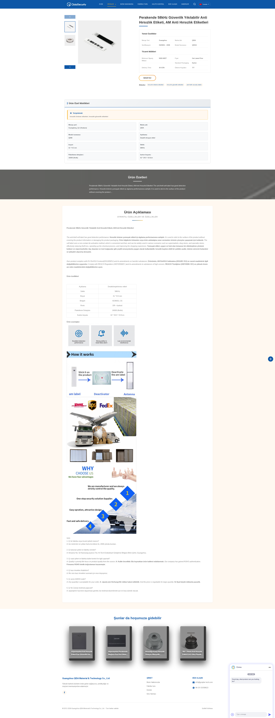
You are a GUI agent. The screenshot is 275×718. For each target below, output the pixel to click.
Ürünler (110, 4)
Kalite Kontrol (158, 4)
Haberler (185, 4)
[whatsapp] (273, 366)
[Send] (269, 714)
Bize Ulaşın (172, 4)
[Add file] (232, 714)
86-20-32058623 (202, 688)
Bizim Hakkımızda (126, 4)
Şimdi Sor (147, 78)
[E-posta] (273, 361)
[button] (69, 67)
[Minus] (269, 667)
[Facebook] (273, 356)
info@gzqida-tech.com (204, 682)
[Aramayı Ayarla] (194, 4)
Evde (101, 4)
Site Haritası (151, 694)
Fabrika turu (143, 4)
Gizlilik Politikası (207, 708)
